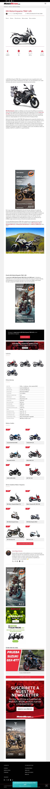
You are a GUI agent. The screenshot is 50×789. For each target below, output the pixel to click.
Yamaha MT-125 (29, 429)
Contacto (6, 768)
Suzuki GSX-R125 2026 (11, 429)
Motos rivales (25, 18)
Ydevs (5, 787)
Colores (11, 18)
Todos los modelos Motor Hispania (25, 543)
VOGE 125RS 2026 (10, 464)
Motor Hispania (16, 6)
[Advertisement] (25, 69)
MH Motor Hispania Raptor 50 (13, 490)
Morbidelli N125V (10, 447)
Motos (10, 6)
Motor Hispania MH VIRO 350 (32, 490)
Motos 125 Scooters (29, 772)
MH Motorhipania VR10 (31, 508)
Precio (7, 18)
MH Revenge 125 (10, 526)
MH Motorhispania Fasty (11, 508)
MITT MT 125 (29, 464)
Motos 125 (27, 770)
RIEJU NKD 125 (29, 447)
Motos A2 (27, 774)
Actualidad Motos (28, 768)
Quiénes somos (7, 770)
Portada (6, 6)
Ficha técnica (18, 18)
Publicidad (6, 772)
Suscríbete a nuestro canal (25, 677)
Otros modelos (32, 18)
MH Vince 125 (29, 526)
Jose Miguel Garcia (17, 551)
